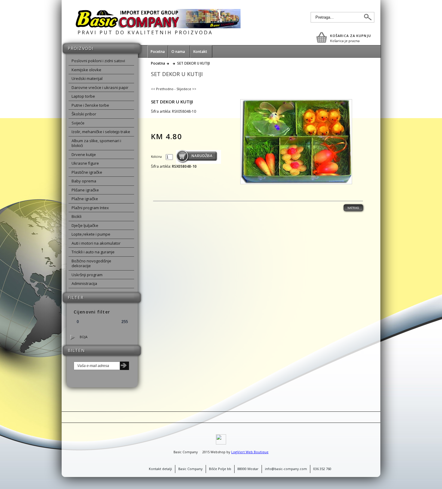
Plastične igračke (87, 172)
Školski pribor (84, 114)
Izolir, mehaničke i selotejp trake (101, 131)
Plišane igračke (85, 190)
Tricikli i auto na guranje (93, 252)
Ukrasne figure (85, 163)
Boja (83, 337)
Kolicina (157, 156)
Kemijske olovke (86, 69)
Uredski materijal (87, 78)
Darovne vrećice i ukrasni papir (100, 87)
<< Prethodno (162, 89)
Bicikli (76, 216)
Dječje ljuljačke (85, 225)
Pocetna (158, 63)
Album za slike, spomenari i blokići (96, 143)
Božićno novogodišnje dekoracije (91, 263)
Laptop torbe (83, 96)
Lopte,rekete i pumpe (91, 234)
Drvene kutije (84, 154)
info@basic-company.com (286, 468)
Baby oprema (84, 181)
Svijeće (78, 123)
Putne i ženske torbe (90, 105)
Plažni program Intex (90, 207)
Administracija (84, 283)
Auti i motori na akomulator (96, 243)
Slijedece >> (186, 89)
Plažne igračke (85, 198)
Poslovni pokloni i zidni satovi (98, 60)
